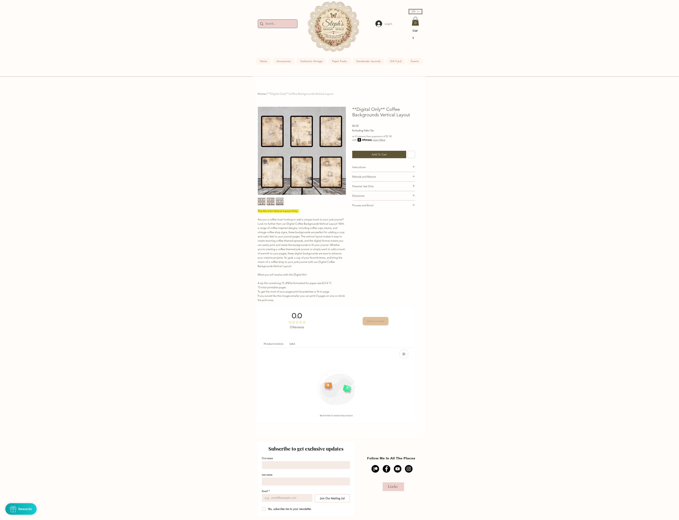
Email (266, 491)
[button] (415, 11)
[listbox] (415, 11)
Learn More (379, 139)
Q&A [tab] (292, 343)
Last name (267, 474)
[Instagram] (409, 469)
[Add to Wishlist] (411, 154)
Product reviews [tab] (273, 343)
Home (262, 93)
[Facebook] (386, 469)
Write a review (375, 321)
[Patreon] (375, 469)
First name (267, 458)
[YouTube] (397, 469)
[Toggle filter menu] (404, 354)
